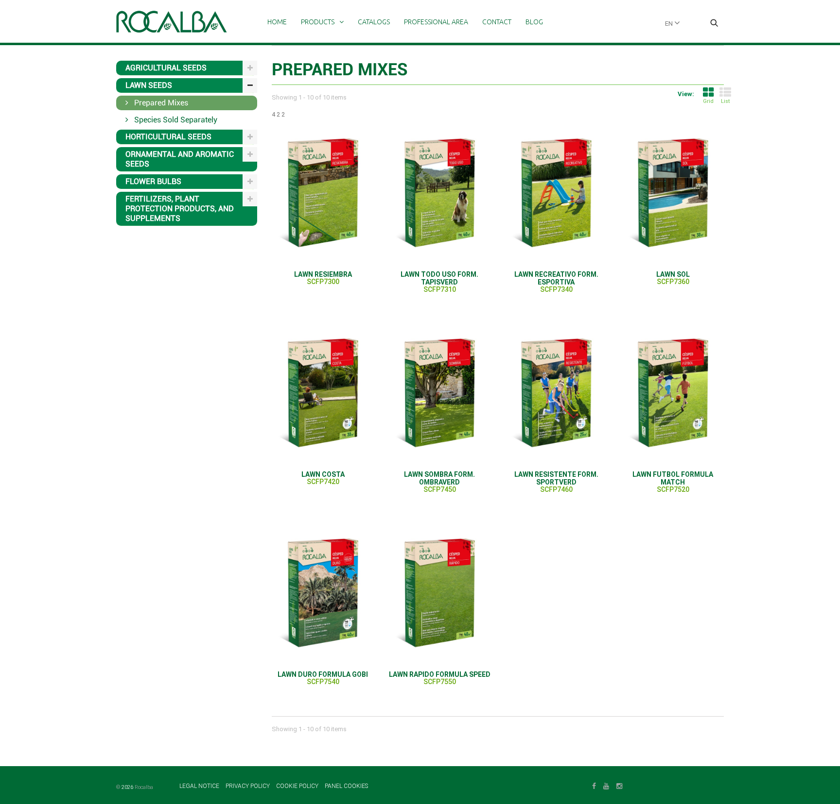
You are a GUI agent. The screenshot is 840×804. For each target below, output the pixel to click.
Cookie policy (298, 786)
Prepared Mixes (160, 102)
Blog (534, 21)
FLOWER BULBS (153, 181)
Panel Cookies (346, 786)
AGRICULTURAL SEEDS (166, 67)
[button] (714, 24)
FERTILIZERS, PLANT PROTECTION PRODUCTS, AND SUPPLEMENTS (179, 208)
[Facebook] (594, 785)
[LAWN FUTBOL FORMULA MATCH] (673, 392)
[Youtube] (606, 785)
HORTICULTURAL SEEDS (168, 136)
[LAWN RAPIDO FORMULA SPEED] (439, 592)
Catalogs (374, 21)
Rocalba (144, 787)
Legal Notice (200, 786)
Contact (496, 21)
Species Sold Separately (174, 119)
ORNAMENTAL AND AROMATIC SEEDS (179, 159)
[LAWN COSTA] (323, 392)
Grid (708, 101)
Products (317, 21)
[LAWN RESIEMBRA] (323, 192)
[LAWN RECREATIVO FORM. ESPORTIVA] (556, 192)
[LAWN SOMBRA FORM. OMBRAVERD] (439, 392)
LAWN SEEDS (148, 85)
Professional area (436, 21)
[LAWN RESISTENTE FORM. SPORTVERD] (556, 392)
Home (277, 21)
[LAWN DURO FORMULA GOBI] (323, 592)
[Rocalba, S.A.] (171, 22)
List (725, 101)
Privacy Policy (248, 786)
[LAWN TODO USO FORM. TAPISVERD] (439, 192)
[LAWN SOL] (673, 192)
